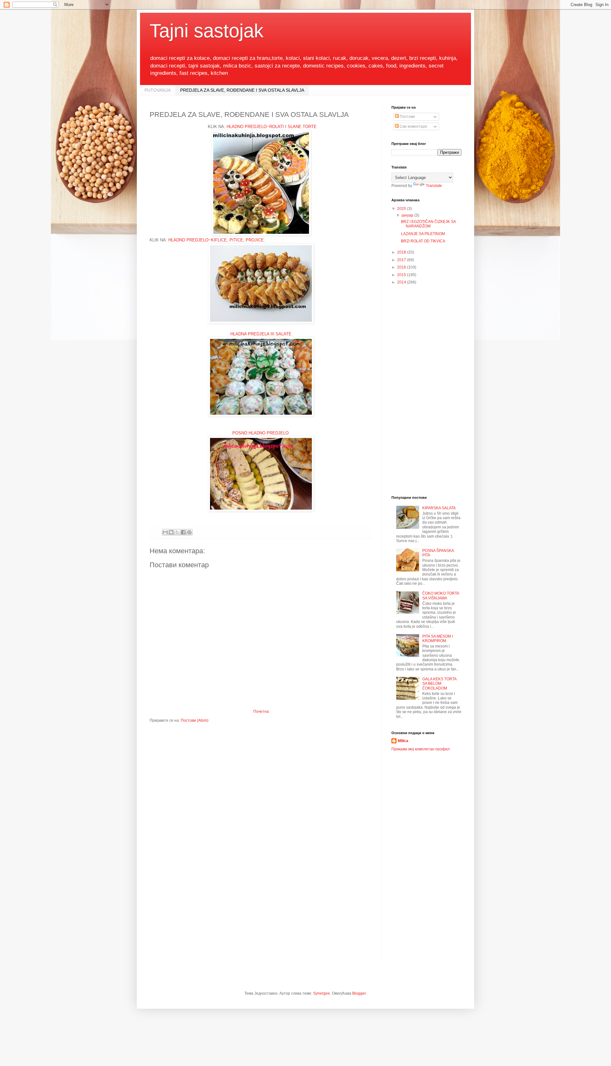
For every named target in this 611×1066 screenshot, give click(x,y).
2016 (402, 267)
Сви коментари (413, 126)
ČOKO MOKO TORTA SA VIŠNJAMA (440, 595)
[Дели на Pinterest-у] (189, 532)
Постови (407, 116)
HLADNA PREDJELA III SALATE (260, 334)
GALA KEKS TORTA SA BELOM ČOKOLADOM (439, 683)
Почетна (261, 711)
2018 (402, 252)
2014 (402, 282)
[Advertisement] (426, 390)
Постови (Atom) (194, 720)
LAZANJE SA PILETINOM (423, 234)
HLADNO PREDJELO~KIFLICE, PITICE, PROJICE (216, 240)
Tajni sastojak (206, 30)
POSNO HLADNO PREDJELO (261, 433)
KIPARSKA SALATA (439, 508)
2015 (402, 275)
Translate (434, 185)
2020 (402, 208)
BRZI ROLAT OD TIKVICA (423, 241)
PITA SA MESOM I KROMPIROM (437, 638)
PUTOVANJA (157, 90)
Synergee (321, 993)
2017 (402, 260)
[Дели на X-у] (177, 532)
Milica (403, 741)
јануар (408, 215)
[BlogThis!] (171, 532)
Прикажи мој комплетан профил (420, 749)
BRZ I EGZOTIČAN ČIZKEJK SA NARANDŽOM (428, 223)
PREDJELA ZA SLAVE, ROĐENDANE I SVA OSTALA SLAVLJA (242, 90)
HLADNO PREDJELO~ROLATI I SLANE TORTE (272, 126)
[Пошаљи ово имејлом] (165, 532)
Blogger (359, 993)
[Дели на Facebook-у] (183, 532)
